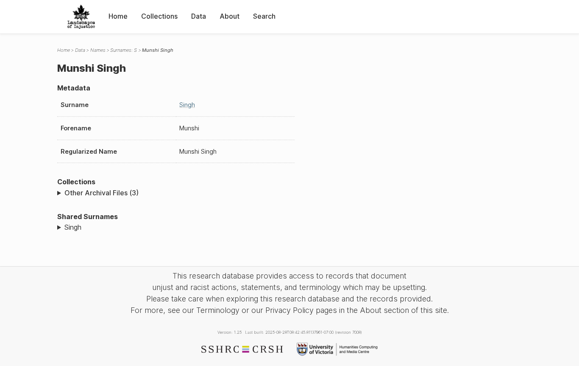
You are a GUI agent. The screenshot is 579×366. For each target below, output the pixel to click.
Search (264, 16)
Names (98, 50)
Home (118, 16)
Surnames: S (123, 50)
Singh (187, 104)
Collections (159, 16)
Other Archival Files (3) (101, 193)
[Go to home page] (81, 17)
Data (198, 16)
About (229, 16)
